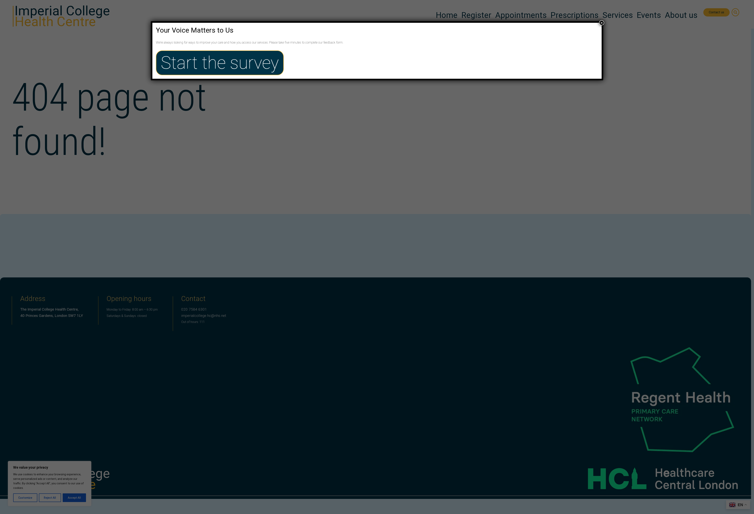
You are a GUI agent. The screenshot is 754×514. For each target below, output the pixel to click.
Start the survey (220, 63)
